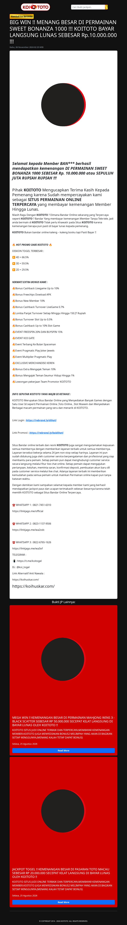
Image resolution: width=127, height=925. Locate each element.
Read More (63, 750)
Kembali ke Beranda (21, 16)
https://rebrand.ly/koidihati (46, 432)
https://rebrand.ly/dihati (41, 420)
